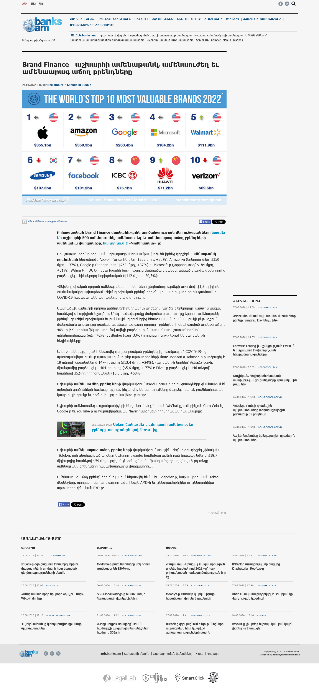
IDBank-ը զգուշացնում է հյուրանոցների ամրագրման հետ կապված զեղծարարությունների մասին (195, 628)
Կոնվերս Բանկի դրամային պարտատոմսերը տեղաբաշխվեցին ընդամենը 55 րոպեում (259, 410)
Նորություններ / (79, 84)
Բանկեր (76, 19)
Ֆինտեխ (261, 615)
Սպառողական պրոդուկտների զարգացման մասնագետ (108, 39)
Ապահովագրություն (114, 19)
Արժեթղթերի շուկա (270, 397)
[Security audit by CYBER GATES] (155, 678)
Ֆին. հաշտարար (189, 19)
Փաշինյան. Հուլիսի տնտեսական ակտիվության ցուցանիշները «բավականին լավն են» (265, 380)
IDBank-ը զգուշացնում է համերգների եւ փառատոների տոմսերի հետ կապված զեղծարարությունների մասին (50, 568)
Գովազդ (213, 653)
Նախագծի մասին (137, 653)
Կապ (200, 653)
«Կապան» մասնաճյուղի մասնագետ (218, 35)
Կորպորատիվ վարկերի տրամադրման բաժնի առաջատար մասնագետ (145, 35)
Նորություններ (268, 307)
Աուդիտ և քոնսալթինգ (154, 19)
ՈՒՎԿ (90, 19)
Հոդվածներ (53, 585)
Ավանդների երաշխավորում (92, 25)
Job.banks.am (85, 35)
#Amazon (62, 221)
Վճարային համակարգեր (262, 19)
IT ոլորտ (232, 19)
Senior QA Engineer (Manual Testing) (219, 39)
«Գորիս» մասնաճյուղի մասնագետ (170, 39)
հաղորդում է (115, 243)
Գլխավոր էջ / (56, 84)
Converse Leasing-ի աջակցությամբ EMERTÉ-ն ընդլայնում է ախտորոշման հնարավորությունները (264, 350)
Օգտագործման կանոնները (173, 653)
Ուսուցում (213, 19)
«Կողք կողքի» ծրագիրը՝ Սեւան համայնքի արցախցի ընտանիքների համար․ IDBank (123, 628)
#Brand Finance (37, 221)
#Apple (51, 221)
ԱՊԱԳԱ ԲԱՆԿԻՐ (256, 35)
